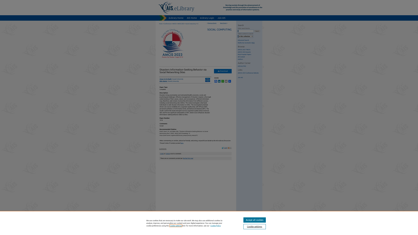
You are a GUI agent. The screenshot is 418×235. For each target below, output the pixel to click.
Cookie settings (176, 226)
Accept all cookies (254, 220)
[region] (209, 223)
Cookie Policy (215, 226)
